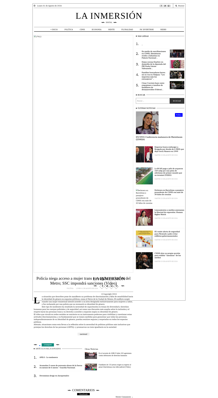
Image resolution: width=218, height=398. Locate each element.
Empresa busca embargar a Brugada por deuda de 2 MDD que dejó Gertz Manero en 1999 (169, 149)
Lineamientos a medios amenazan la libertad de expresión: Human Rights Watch (169, 212)
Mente (111, 29)
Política (68, 29)
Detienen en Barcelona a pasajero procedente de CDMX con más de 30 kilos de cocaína (169, 192)
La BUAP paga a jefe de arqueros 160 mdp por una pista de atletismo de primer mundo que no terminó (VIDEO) (169, 171)
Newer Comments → (124, 397)
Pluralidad (127, 29)
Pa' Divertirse (147, 29)
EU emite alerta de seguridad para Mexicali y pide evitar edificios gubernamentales (167, 233)
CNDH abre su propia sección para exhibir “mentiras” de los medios (168, 255)
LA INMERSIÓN (109, 16)
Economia (96, 29)
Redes (163, 29)
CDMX (82, 29)
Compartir (48, 345)
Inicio (55, 29)
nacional (83, 334)
